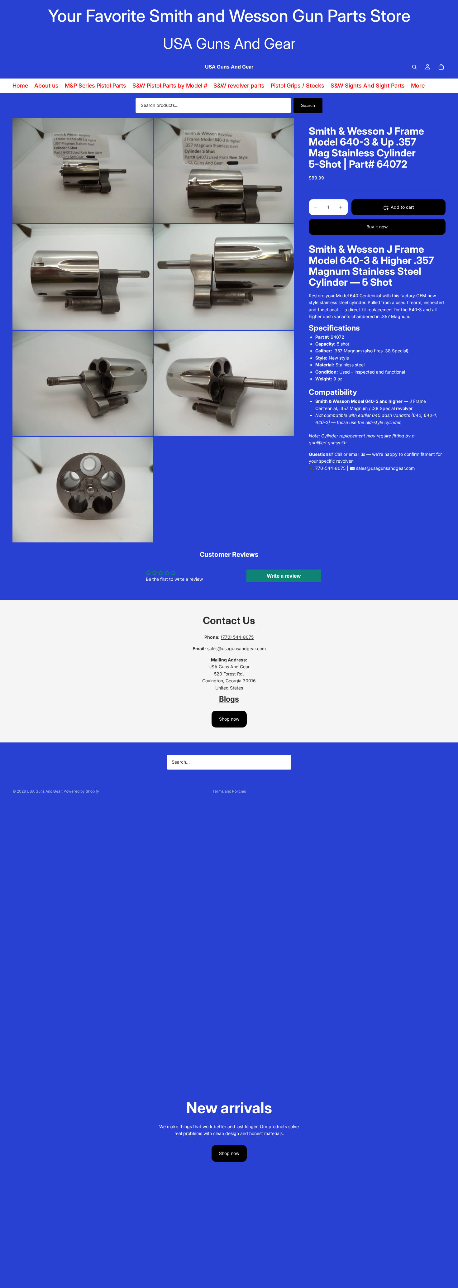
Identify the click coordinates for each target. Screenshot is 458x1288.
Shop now (229, 719)
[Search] (414, 67)
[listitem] (418, 85)
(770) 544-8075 (237, 637)
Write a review (284, 576)
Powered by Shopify (81, 791)
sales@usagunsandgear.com (236, 648)
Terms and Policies (229, 791)
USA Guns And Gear (44, 791)
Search (308, 105)
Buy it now (377, 226)
